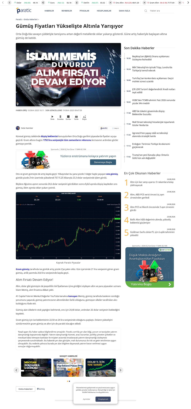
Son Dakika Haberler (139, 48)
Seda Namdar (27, 128)
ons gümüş (112, 174)
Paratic (19, 19)
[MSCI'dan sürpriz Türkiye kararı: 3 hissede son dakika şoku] (36, 368)
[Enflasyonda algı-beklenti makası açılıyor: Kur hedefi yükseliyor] (68, 368)
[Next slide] (188, 3)
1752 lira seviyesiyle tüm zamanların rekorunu (67, 140)
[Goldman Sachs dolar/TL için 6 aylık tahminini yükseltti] (101, 368)
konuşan (73, 296)
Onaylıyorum (103, 399)
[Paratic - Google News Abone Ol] (110, 129)
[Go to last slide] (16, 370)
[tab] (67, 381)
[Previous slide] (3, 3)
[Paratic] (23, 10)
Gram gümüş (22, 269)
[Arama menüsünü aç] (145, 10)
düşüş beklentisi (49, 136)
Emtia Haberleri (31, 19)
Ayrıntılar (86, 399)
